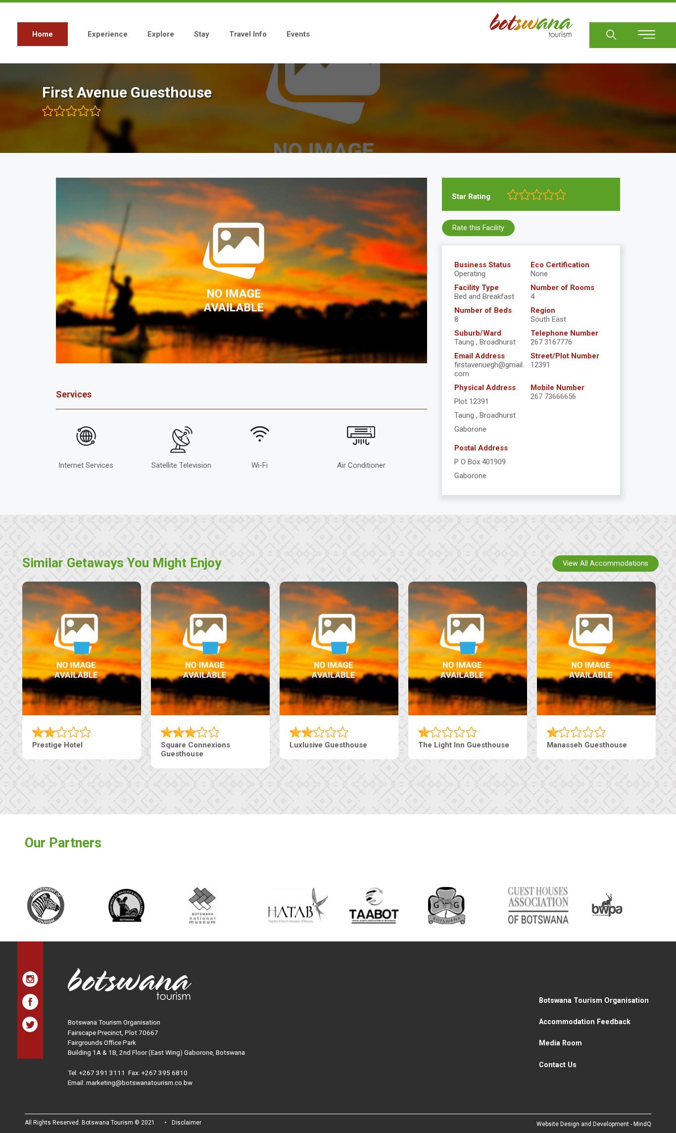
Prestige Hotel (57, 744)
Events (298, 34)
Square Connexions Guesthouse (195, 749)
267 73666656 (553, 396)
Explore (160, 34)
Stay (201, 34)
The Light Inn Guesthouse (463, 744)
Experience (108, 34)
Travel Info (248, 34)
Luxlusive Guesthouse (328, 744)
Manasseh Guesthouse (587, 744)
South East (548, 319)
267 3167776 (551, 342)
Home (42, 34)
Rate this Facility (478, 228)
